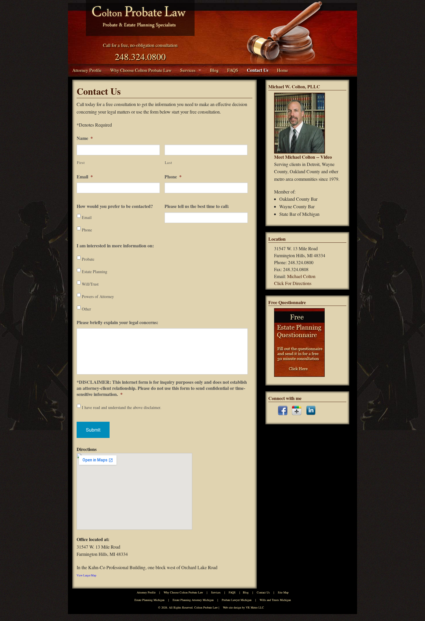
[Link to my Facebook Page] (282, 410)
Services (187, 70)
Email (85, 177)
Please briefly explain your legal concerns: (117, 322)
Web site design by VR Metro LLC (243, 607)
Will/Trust (90, 284)
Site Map (283, 592)
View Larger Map (86, 575)
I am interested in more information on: (115, 246)
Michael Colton (301, 276)
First (81, 162)
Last (168, 162)
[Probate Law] (140, 18)
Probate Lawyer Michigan (237, 600)
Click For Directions (292, 283)
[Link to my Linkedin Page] (310, 410)
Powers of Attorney (98, 296)
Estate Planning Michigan (149, 600)
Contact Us (257, 70)
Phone (173, 177)
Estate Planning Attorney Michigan (193, 600)
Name (85, 138)
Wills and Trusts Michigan (275, 600)
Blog (214, 70)
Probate (88, 259)
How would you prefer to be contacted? (115, 206)
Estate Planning (94, 271)
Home (282, 70)
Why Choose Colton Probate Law (140, 70)
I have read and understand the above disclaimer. (121, 407)
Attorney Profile (86, 70)
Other (86, 309)
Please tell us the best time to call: (197, 206)
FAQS (232, 70)
